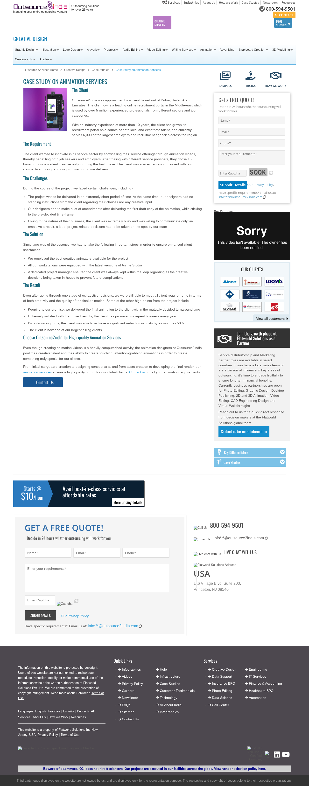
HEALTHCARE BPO (120, 23)
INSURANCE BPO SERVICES (202, 23)
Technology (168, 698)
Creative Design (224, 669)
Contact (285, 15)
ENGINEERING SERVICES (53, 23)
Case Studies (250, 2)
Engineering (258, 669)
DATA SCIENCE (239, 23)
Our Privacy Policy (260, 184)
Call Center (220, 705)
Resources (288, 2)
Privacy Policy (48, 735)
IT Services (257, 676)
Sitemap (128, 712)
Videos (127, 676)
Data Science (222, 698)
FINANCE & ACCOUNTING (98, 23)
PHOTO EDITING (222, 23)
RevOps (177, 22)
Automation (257, 698)
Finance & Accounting (265, 683)
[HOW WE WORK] (275, 76)
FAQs (126, 705)
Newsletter (130, 698)
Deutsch (83, 711)
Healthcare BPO (261, 691)
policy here (256, 769)
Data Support (222, 676)
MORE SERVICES (281, 23)
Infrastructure (170, 676)
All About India (171, 705)
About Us (209, 2)
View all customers (270, 318)
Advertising (227, 49)
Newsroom (270, 2)
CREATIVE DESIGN (30, 38)
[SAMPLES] (225, 76)
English (40, 711)
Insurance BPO (223, 683)
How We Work (228, 2)
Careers (128, 691)
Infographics (169, 712)
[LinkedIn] (277, 756)
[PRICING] (250, 76)
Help (163, 669)
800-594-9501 (280, 9)
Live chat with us (240, 552)
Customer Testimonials (177, 691)
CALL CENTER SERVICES (30, 23)
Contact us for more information (244, 431)
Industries (191, 2)
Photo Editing (222, 691)
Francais (54, 711)
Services (173, 2)
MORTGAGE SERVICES (140, 23)
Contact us (137, 372)
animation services (37, 372)
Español (68, 711)
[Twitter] (268, 757)
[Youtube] (286, 756)
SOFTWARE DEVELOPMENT (76, 23)
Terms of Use (70, 735)
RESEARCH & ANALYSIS (259, 23)
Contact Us (44, 382)
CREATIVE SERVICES (159, 23)
